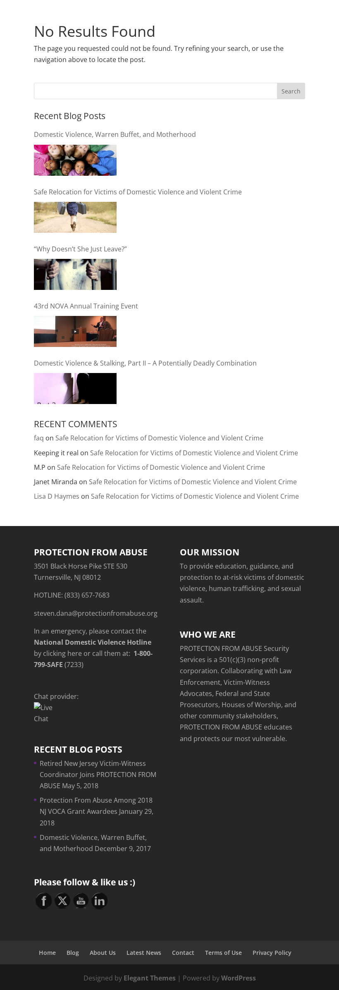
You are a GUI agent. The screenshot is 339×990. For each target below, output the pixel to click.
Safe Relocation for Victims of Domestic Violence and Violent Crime (138, 191)
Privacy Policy (272, 953)
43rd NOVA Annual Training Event (86, 306)
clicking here (62, 653)
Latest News (144, 953)
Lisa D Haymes (56, 496)
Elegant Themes (150, 978)
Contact (183, 953)
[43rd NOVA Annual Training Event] (75, 331)
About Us (103, 953)
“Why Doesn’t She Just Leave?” (80, 248)
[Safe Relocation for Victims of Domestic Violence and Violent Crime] (75, 217)
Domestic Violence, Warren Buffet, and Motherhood (115, 134)
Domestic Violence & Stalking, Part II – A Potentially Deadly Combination (145, 363)
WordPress (238, 978)
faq (39, 437)
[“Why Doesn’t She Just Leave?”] (75, 274)
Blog (73, 953)
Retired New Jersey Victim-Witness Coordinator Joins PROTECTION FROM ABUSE (98, 774)
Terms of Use (223, 953)
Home (47, 953)
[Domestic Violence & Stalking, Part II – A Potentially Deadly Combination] (75, 388)
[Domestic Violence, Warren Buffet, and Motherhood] (75, 160)
